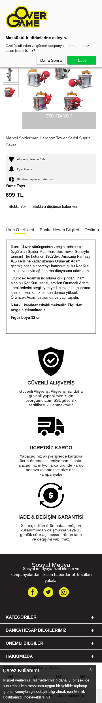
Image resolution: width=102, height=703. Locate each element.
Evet (82, 60)
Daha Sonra (51, 60)
